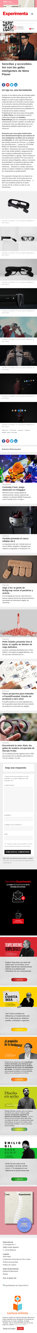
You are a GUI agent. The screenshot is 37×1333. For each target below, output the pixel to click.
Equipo (5, 1274)
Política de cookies (9, 1265)
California (27, 430)
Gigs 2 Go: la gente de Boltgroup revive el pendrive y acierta (17, 590)
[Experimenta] (15, 13)
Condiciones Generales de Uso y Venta (16, 1259)
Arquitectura (6, 484)
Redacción (5, 430)
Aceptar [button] (20, 1328)
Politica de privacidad (10, 1262)
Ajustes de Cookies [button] (9, 1328)
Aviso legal (7, 1256)
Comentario (9, 785)
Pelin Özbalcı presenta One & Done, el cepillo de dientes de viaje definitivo (17, 644)
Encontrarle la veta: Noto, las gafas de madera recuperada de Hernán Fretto (18, 748)
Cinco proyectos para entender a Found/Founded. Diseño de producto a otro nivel (18, 696)
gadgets (4, 432)
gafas (8, 432)
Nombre (8, 815)
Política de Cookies (20, 1324)
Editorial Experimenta (10, 1271)
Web (6, 834)
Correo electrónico (13, 825)
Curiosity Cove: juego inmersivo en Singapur (13, 488)
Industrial (20, 430)
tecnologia (14, 432)
